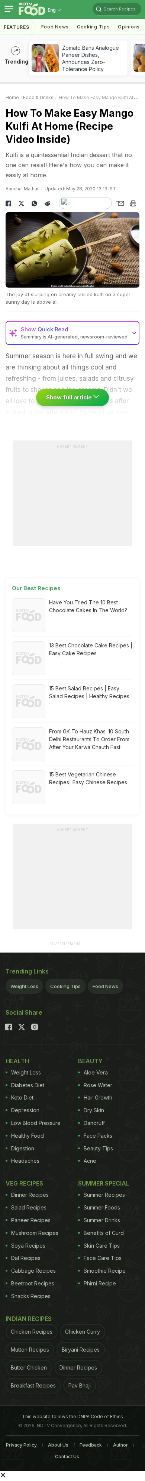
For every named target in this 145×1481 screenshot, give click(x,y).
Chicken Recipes (31, 1331)
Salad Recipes (28, 1207)
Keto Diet (22, 1097)
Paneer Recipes (31, 1220)
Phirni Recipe (100, 1283)
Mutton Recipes (30, 1349)
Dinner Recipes (30, 1195)
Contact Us (67, 1456)
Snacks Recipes (31, 1296)
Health (17, 1061)
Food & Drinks (38, 97)
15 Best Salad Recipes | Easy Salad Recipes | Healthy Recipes (89, 692)
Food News (55, 27)
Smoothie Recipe (105, 1270)
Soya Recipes (28, 1245)
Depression (25, 1110)
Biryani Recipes (81, 1349)
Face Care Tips (103, 1258)
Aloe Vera (96, 1072)
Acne (90, 1160)
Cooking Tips (65, 986)
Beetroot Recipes (32, 1283)
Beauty (90, 1061)
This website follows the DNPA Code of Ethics (72, 1416)
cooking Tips (93, 27)
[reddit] (47, 203)
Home (12, 97)
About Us (58, 1445)
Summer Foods (102, 1207)
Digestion (22, 1148)
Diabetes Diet (27, 1085)
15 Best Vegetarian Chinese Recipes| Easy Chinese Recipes (88, 778)
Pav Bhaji (79, 1385)
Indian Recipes (29, 1318)
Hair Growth (98, 1097)
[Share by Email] (119, 203)
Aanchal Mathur (22, 188)
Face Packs (98, 1135)
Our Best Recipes (36, 588)
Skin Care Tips (102, 1245)
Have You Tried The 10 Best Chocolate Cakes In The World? (88, 606)
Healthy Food (27, 1135)
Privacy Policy (21, 1445)
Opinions (129, 27)
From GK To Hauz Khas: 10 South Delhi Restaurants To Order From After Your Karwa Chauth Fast (89, 739)
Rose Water (98, 1085)
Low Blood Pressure (36, 1123)
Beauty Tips (98, 1148)
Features (16, 27)
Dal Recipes (26, 1258)
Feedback (91, 1445)
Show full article (69, 397)
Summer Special (103, 1183)
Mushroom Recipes (34, 1233)
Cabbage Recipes (33, 1270)
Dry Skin (94, 1110)
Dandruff (94, 1123)
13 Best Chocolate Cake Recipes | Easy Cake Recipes (90, 649)
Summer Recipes (104, 1195)
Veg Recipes (24, 1183)
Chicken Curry (82, 1331)
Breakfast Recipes (33, 1385)
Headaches (25, 1160)
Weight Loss (24, 986)
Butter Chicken (29, 1367)
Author (120, 1445)
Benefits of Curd (104, 1233)
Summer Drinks (102, 1220)
